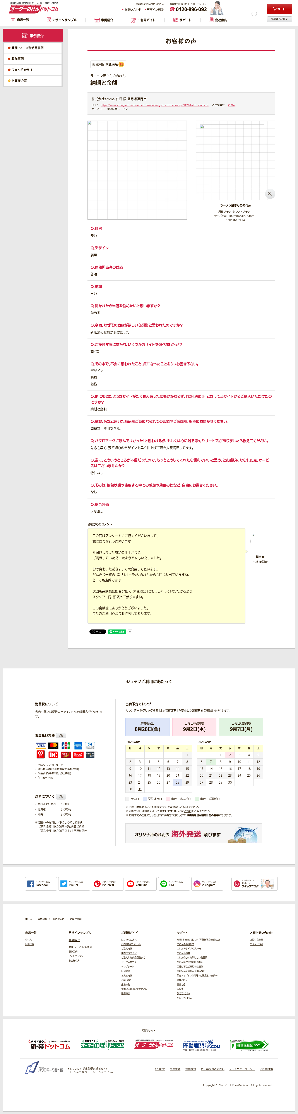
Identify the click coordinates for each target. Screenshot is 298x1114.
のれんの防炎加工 (185, 944)
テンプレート (127, 966)
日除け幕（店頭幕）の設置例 (190, 966)
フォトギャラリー (23, 70)
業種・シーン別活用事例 (28, 48)
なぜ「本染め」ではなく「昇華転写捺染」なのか (198, 939)
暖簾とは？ (182, 980)
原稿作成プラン (129, 953)
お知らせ (160, 1069)
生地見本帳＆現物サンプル (134, 989)
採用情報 (190, 1069)
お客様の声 (19, 81)
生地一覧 (125, 984)
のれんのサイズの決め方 (189, 948)
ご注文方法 (126, 948)
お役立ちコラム (184, 998)
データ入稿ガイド (130, 962)
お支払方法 (126, 975)
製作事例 (18, 59)
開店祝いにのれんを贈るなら (191, 971)
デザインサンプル (80, 933)
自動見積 (125, 971)
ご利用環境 (266, 1069)
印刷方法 (125, 993)
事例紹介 (74, 940)
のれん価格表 (183, 953)
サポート (182, 933)
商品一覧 (31, 933)
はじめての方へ (129, 939)
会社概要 (175, 1069)
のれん (231, 105)
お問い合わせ (133, 10)
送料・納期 (126, 980)
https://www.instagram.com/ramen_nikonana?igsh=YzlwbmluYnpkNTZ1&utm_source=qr (155, 105)
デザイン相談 (155, 10)
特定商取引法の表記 (212, 1069)
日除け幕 (29, 944)
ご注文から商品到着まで (133, 957)
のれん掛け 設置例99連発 (189, 962)
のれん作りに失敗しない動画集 (192, 957)
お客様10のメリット (131, 944)
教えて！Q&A (183, 993)
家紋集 (180, 989)
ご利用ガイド (129, 933)
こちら (187, 811)
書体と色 (181, 984)
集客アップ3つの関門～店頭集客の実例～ (197, 975)
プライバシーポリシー (242, 1069)
